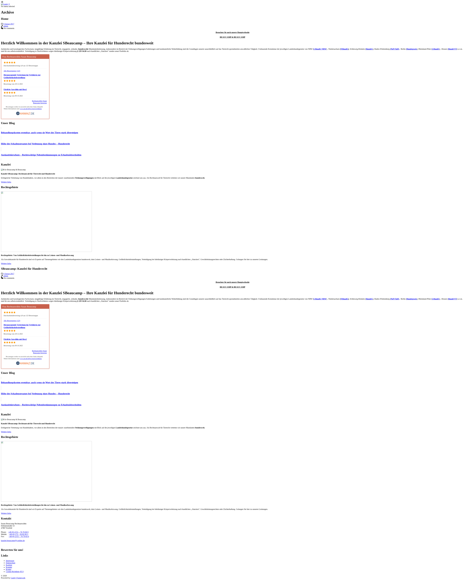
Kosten (8, 569)
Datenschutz (10, 563)
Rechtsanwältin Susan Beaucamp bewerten (39, 102)
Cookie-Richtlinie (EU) (15, 572)
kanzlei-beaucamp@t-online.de (13, 541)
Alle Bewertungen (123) (12, 71)
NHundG (344, 49)
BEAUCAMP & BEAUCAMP (232, 37)
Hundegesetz (412, 49)
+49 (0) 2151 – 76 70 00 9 (18, 532)
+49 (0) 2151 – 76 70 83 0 (19, 536)
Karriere (9, 565)
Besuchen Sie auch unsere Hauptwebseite (232, 32)
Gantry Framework (18, 578)
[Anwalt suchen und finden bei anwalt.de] (25, 115)
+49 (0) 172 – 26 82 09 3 (18, 534)
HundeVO (452, 49)
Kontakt (9, 567)
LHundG (435, 49)
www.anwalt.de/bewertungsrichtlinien (31, 109)
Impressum (10, 561)
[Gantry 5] (5, 4)
